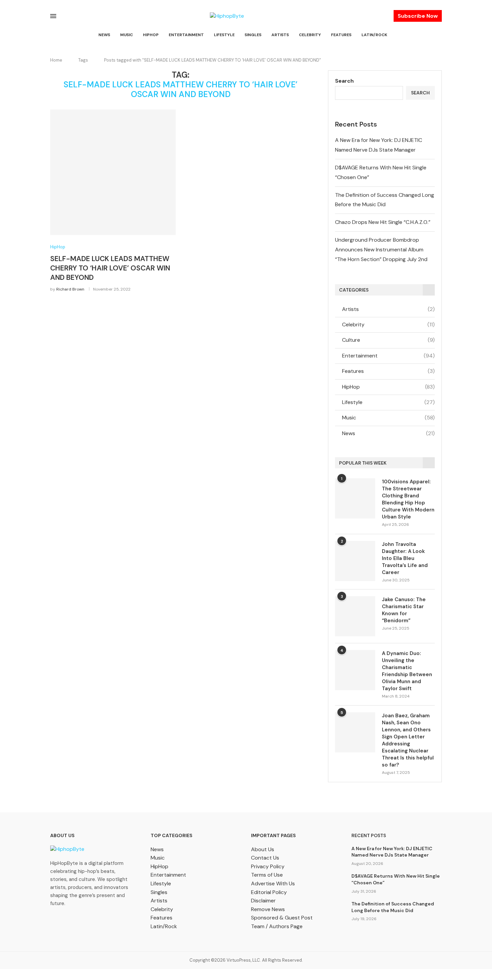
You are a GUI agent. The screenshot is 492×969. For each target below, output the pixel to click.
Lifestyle (224, 34)
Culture (388, 339)
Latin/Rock (374, 34)
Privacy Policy (267, 866)
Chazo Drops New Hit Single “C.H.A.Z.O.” (382, 222)
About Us (262, 849)
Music (126, 34)
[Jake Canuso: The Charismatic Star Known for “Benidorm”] (355, 616)
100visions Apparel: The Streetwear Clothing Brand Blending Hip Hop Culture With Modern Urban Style (408, 499)
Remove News (268, 909)
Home (56, 60)
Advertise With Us (273, 883)
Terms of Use (267, 874)
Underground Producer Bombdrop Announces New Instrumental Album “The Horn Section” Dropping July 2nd (381, 249)
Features (341, 34)
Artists (280, 34)
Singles (253, 34)
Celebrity (310, 34)
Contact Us (265, 857)
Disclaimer (263, 900)
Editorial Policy (269, 892)
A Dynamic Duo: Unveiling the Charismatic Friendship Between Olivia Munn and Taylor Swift (407, 671)
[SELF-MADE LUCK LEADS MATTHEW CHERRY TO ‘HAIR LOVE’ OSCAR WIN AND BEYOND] (113, 172)
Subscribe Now (418, 15)
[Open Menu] (53, 16)
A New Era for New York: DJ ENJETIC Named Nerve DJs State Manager (391, 851)
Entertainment (186, 34)
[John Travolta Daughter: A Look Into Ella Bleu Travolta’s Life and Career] (355, 561)
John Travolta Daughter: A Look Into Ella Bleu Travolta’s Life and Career (405, 558)
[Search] (438, 35)
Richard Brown (70, 289)
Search (344, 80)
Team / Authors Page (277, 926)
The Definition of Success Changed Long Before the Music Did (392, 907)
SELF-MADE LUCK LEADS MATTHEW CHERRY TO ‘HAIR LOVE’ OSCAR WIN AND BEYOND (110, 268)
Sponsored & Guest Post (282, 917)
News (104, 34)
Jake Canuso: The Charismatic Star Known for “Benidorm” (404, 610)
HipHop (151, 34)
